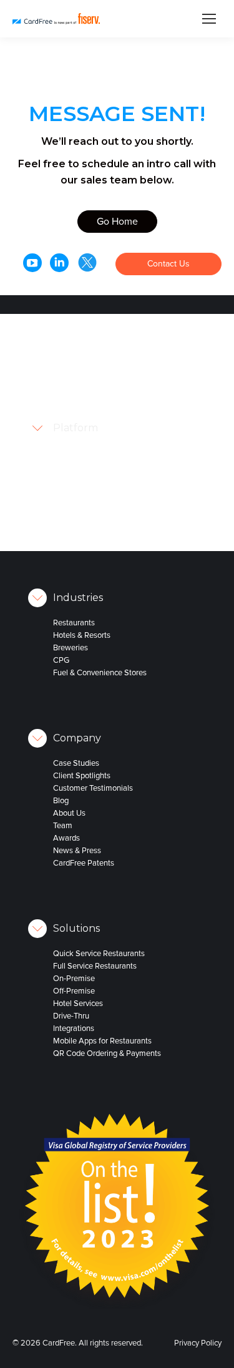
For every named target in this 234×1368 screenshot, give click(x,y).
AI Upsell (151, 445)
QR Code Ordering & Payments (107, 1053)
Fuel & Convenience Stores (100, 673)
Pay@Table (154, 383)
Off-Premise (74, 991)
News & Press (77, 851)
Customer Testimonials (93, 788)
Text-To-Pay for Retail (161, 488)
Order (133, 320)
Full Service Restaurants (95, 966)
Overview (151, 370)
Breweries (70, 648)
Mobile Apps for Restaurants (102, 1041)
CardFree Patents (83, 863)
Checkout (152, 432)
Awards (66, 838)
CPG (61, 660)
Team (62, 826)
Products (138, 358)
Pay (129, 333)
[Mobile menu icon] (209, 18)
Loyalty (135, 345)
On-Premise (74, 979)
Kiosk (145, 408)
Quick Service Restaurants (99, 954)
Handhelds (154, 395)
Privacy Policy (198, 1343)
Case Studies (76, 763)
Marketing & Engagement (157, 526)
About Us (69, 813)
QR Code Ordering (167, 420)
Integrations (73, 1028)
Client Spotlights (81, 776)
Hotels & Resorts (81, 635)
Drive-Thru (71, 1016)
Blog (61, 801)
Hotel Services (78, 1004)
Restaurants (74, 623)
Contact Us (168, 263)
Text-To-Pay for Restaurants (161, 463)
